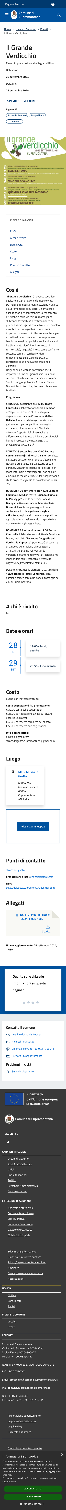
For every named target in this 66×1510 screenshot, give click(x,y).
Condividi (12, 101)
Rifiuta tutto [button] (33, 1496)
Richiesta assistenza (19, 1432)
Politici (12, 1180)
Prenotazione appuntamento (24, 1416)
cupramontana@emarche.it (34, 1388)
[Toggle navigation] (7, 15)
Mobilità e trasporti (19, 1235)
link (14, 1481)
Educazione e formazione (22, 1251)
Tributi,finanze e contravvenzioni (27, 1262)
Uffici (11, 1169)
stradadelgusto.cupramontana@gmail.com (30, 888)
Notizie (12, 1295)
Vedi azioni (29, 101)
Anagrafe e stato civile (21, 1208)
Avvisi (11, 1306)
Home (7, 29)
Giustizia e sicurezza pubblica (24, 1257)
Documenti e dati (17, 1191)
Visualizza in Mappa (33, 826)
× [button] (62, 1454)
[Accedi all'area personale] (53, 4)
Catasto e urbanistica (20, 1230)
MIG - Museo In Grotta (28, 774)
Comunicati (14, 1301)
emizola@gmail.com (41, 877)
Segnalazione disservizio (22, 1421)
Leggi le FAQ (15, 1426)
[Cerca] (59, 15)
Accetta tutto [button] (32, 1488)
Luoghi (12, 1321)
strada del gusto (15, 870)
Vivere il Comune (26, 29)
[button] (32, 1504)
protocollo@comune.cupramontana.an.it (34, 1379)
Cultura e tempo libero (21, 1213)
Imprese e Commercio (20, 1224)
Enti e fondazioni (17, 1175)
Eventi (44, 29)
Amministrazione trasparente (25, 1448)
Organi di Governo (18, 1158)
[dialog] (33, 1480)
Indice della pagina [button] (21, 220)
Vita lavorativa (16, 1219)
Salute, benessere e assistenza (25, 1273)
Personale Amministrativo (23, 1186)
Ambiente (13, 1268)
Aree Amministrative (20, 1164)
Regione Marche (14, 4)
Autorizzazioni (16, 1279)
